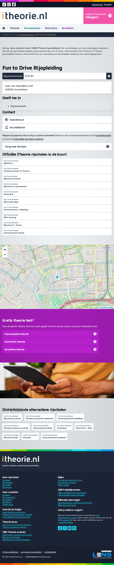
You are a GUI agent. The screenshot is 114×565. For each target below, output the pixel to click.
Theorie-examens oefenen (14, 527)
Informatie (7, 487)
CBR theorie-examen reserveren (17, 535)
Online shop (7, 504)
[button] (57, 277)
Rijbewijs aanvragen (67, 505)
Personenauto (32, 28)
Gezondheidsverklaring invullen (16, 517)
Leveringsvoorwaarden (31, 552)
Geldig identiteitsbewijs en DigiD (17, 515)
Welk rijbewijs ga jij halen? (14, 512)
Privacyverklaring (10, 552)
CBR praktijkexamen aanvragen (72, 493)
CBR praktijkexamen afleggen (71, 495)
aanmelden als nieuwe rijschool (28, 139)
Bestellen (6, 485)
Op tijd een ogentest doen (70, 480)
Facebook (65, 520)
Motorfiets (51, 28)
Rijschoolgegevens (27, 34)
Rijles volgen (63, 485)
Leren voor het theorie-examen (16, 525)
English (108, 4)
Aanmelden (7, 482)
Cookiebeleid (50, 552)
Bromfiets (68, 28)
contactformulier (103, 135)
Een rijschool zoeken (67, 482)
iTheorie (14, 28)
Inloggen (6, 480)
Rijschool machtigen (11, 537)
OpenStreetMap (106, 307)
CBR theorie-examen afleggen (16, 540)
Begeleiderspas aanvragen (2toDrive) (75, 503)
